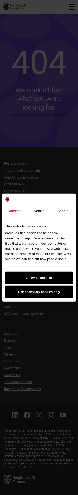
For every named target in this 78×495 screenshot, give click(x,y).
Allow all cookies (39, 277)
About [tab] (64, 211)
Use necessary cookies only (39, 292)
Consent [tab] (14, 211)
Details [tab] (39, 211)
